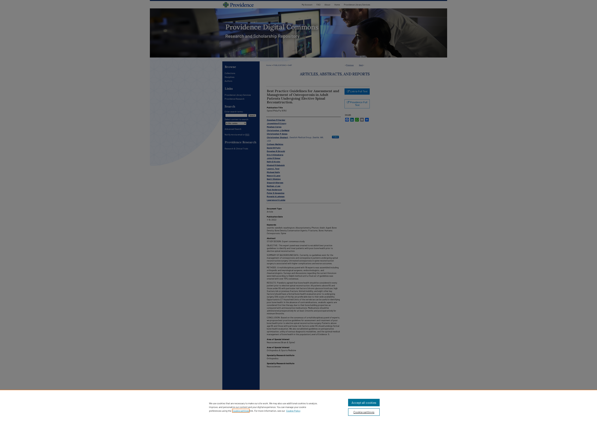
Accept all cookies (364, 402)
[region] (298, 407)
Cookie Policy (293, 410)
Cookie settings (241, 410)
